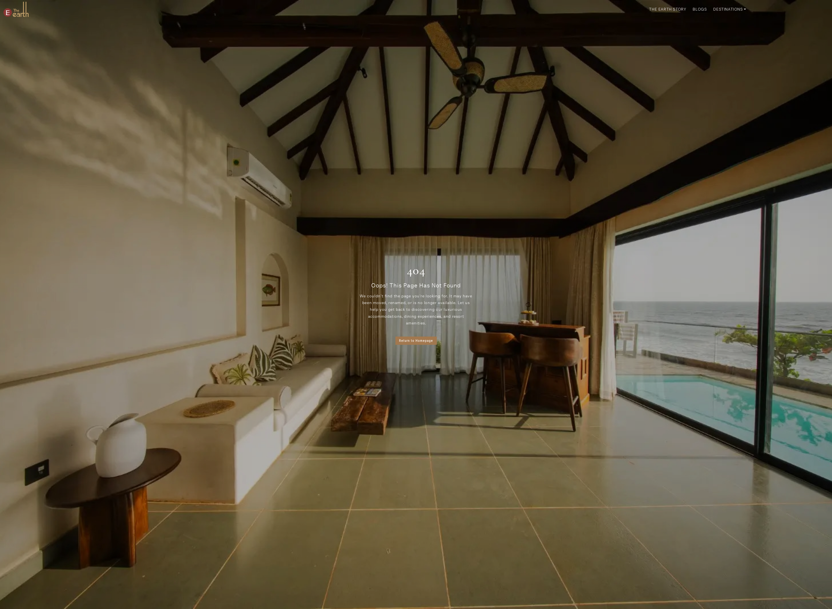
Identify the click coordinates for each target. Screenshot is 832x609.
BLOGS (700, 9)
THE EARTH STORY (667, 9)
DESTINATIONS (728, 9)
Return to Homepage (416, 341)
